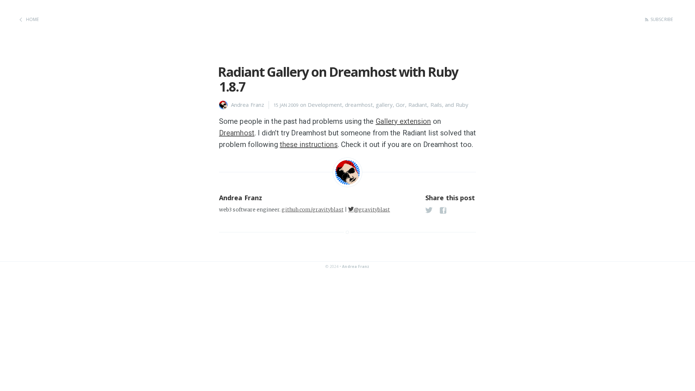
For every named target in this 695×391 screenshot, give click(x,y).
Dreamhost (236, 133)
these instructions (309, 144)
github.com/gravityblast (312, 209)
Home (32, 19)
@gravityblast (372, 209)
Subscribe (661, 19)
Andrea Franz (355, 266)
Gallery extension (403, 121)
